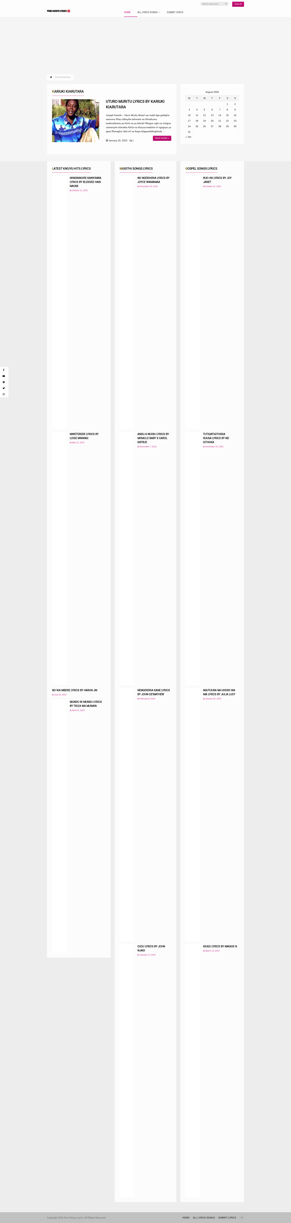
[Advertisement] (145, 42)
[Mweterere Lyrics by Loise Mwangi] (59, 558)
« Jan (188, 136)
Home (127, 12)
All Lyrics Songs (147, 12)
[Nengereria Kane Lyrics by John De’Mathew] (127, 814)
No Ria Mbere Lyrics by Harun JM (74, 690)
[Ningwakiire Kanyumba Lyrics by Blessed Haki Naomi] (59, 302)
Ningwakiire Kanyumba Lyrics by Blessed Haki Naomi (85, 182)
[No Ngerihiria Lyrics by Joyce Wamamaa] (127, 302)
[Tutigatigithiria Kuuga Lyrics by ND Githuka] (192, 558)
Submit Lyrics (175, 12)
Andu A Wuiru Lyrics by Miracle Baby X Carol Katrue (153, 438)
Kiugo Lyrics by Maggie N (220, 946)
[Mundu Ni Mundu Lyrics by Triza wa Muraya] (59, 826)
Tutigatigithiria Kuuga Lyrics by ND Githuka (216, 438)
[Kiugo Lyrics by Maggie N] (192, 1070)
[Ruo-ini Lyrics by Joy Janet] (192, 302)
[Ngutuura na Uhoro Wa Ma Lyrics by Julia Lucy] (192, 814)
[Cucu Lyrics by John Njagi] (127, 1070)
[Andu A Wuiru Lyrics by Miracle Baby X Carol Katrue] (127, 558)
